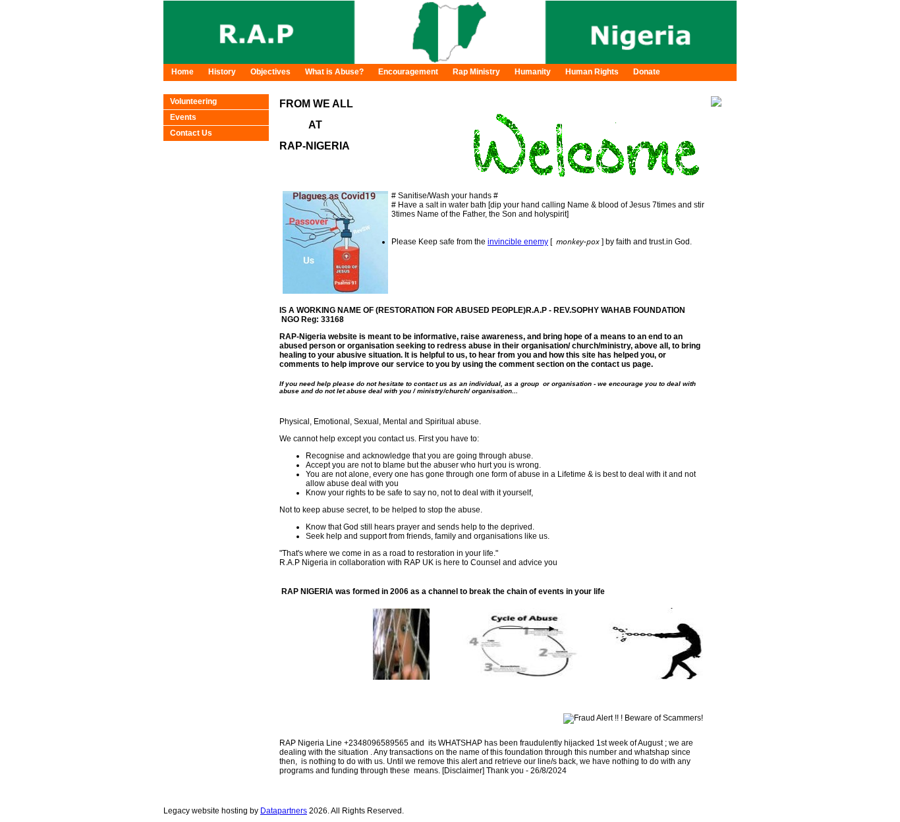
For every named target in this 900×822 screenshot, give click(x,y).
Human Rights (592, 71)
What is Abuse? (334, 71)
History (222, 71)
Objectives (270, 71)
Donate (646, 71)
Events (183, 117)
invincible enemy (518, 241)
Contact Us (191, 133)
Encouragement (408, 71)
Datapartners (283, 810)
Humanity (533, 71)
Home (182, 71)
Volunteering (193, 101)
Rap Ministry (476, 71)
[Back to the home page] (450, 61)
